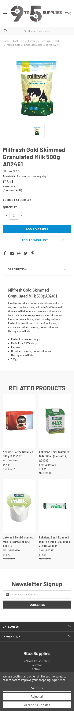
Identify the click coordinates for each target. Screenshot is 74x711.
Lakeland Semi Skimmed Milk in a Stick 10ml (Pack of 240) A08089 (54, 542)
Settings (37, 688)
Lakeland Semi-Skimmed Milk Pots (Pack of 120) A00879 (18, 542)
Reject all (37, 696)
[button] (37, 269)
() (69, 13)
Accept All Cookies (37, 705)
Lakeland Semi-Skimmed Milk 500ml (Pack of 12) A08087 (54, 456)
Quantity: (10, 207)
